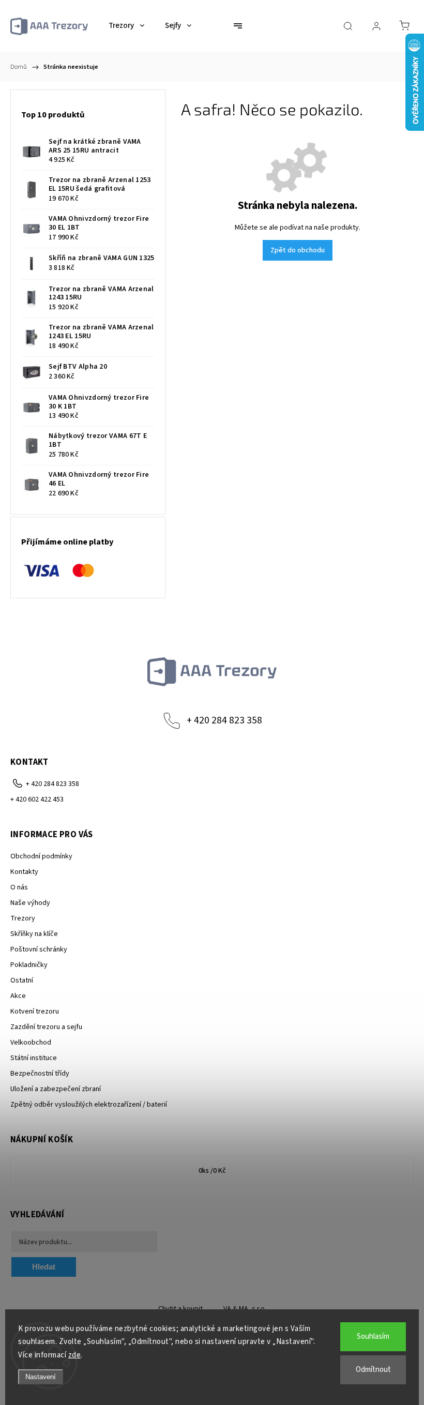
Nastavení (40, 1377)
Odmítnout (373, 1369)
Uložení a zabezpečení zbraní (55, 1089)
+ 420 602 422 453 (37, 799)
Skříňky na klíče (34, 934)
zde (74, 1355)
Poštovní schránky (38, 949)
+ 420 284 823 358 (224, 720)
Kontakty (24, 872)
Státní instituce (33, 1058)
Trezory (22, 918)
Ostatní (21, 980)
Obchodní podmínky (41, 856)
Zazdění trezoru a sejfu (46, 1027)
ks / (212, 1171)
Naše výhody (30, 903)
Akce (18, 996)
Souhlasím (373, 1336)
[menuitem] (126, 26)
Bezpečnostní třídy (39, 1073)
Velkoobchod (30, 1042)
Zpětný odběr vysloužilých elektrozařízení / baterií (88, 1104)
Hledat (43, 1266)
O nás (19, 887)
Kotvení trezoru (34, 1011)
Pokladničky (29, 965)
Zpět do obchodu (297, 250)
